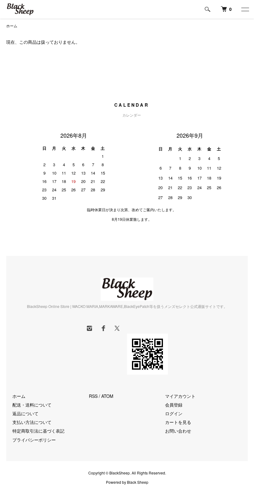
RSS (93, 396)
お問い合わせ (178, 431)
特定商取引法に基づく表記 (38, 431)
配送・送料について (31, 405)
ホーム (11, 25)
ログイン (173, 413)
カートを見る (178, 422)
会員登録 (173, 405)
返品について (25, 413)
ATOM (107, 396)
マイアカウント (180, 396)
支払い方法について (31, 422)
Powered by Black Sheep (127, 482)
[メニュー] (244, 9)
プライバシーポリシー (34, 440)
